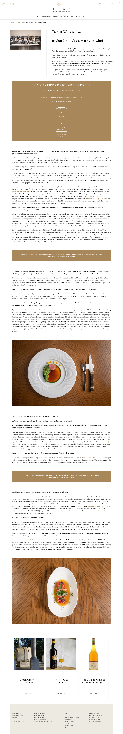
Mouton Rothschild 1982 (90, 458)
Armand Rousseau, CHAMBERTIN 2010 (61, 118)
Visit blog (29, 693)
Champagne (46, 16)
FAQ (6, 3)
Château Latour (94, 506)
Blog (78, 16)
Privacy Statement (70, 721)
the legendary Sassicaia (97, 199)
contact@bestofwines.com (44, 721)
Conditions (68, 719)
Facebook (10, 3)
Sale (73, 16)
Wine (39, 16)
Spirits (66, 16)
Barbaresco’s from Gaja (21, 191)
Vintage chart (69, 725)
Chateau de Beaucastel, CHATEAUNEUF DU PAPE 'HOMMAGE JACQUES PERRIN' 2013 (61, 132)
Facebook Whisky (17, 715)
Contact (3, 3)
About (84, 16)
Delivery (67, 715)
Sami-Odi (29, 540)
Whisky (55, 16)
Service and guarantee (72, 717)
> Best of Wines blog (18, 721)
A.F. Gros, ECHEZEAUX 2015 (61, 108)
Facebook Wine (16, 713)
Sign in (102, 3)
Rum (61, 16)
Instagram (13, 3)
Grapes (67, 723)
